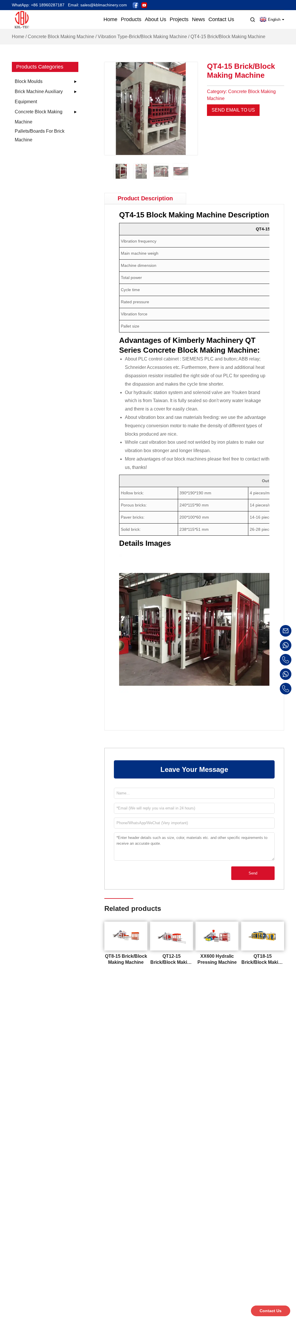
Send (253, 873)
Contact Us (271, 1310)
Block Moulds (28, 81)
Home (18, 36)
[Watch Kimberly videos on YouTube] (144, 4)
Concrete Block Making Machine (61, 36)
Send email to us (233, 110)
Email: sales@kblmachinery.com (97, 5)
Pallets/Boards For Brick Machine (39, 135)
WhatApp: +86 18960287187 (38, 5)
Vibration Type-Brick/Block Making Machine (142, 36)
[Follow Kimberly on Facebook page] (135, 4)
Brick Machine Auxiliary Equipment (39, 96)
